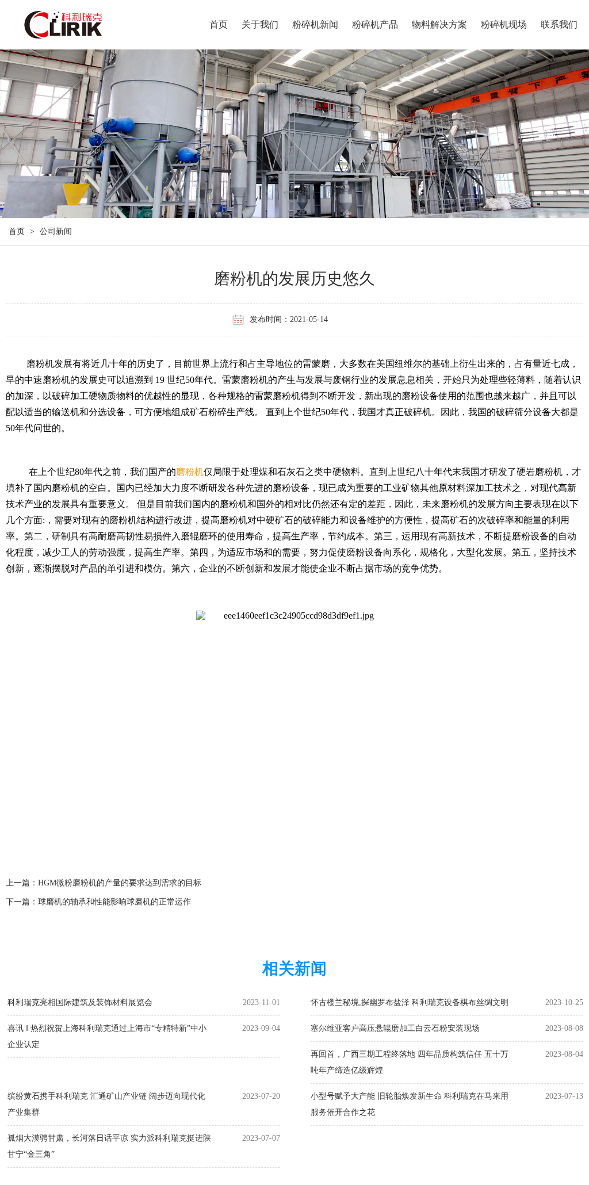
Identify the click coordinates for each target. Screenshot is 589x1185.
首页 (218, 24)
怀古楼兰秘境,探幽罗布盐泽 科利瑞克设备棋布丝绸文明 (409, 1002)
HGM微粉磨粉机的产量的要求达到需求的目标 (119, 883)
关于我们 (260, 24)
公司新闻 (56, 231)
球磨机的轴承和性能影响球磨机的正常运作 (114, 902)
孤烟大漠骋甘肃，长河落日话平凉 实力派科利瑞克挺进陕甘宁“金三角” (109, 1146)
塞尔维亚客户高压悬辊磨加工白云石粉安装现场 (395, 1028)
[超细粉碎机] (88, 26)
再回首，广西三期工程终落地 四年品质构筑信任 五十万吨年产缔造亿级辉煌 (409, 1062)
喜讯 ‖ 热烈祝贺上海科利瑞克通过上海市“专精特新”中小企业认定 (106, 1036)
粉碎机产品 (375, 24)
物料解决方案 (439, 24)
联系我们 (559, 24)
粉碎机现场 (504, 24)
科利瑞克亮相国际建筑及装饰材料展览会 (79, 1002)
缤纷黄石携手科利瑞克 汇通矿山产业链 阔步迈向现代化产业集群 (106, 1104)
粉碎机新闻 (315, 24)
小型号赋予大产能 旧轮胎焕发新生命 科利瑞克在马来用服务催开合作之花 (409, 1104)
